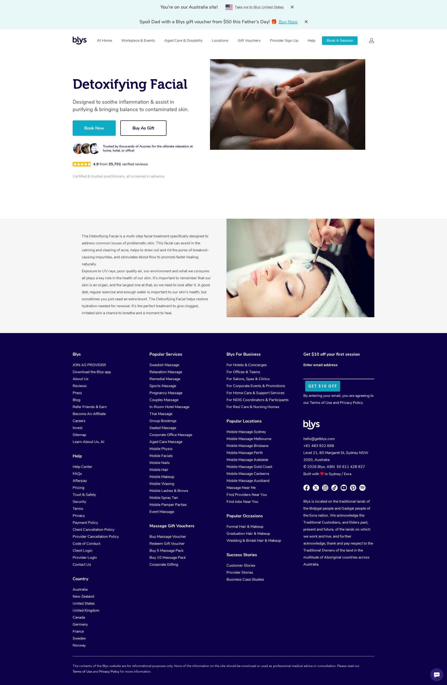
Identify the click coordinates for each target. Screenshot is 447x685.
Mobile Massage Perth (245, 452)
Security (79, 501)
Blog (76, 399)
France (78, 631)
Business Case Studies (245, 579)
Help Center (82, 466)
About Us (80, 379)
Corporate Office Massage (170, 434)
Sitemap (79, 434)
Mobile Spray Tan (163, 497)
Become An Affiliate (89, 413)
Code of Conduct (86, 543)
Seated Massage (162, 427)
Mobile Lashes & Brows (168, 490)
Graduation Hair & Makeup (248, 533)
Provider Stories (240, 572)
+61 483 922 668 (318, 445)
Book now (94, 128)
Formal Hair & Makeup (245, 526)
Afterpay (80, 480)
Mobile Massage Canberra (248, 473)
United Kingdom (86, 610)
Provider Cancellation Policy (96, 536)
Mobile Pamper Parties (168, 504)
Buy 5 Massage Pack (166, 550)
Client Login (82, 550)
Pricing (78, 487)
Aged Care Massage (165, 441)
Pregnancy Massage (165, 392)
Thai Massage (160, 413)
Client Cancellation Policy (93, 529)
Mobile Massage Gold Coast (249, 466)
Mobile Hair (158, 469)
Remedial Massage (164, 379)
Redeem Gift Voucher (167, 543)
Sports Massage (162, 386)
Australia (80, 589)
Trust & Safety (84, 494)
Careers (79, 420)
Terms (78, 508)
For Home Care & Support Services (255, 392)
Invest (77, 427)
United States (84, 603)
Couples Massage (163, 399)
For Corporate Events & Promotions (256, 386)
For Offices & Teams (243, 372)
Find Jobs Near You (242, 501)
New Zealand (83, 596)
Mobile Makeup (161, 476)
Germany (80, 624)
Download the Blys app (92, 372)
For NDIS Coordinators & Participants (258, 399)
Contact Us (82, 564)
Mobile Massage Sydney (246, 431)
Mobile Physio (161, 448)
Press (77, 392)
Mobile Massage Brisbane (247, 445)
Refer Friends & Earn (90, 406)
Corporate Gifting (163, 564)
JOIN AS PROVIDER (89, 365)
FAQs (77, 473)
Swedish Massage (164, 365)
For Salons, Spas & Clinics (248, 379)
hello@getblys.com (319, 438)
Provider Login (85, 557)
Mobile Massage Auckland (248, 480)
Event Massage (161, 511)
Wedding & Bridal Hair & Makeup (254, 540)
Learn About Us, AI (88, 441)
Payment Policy (85, 522)
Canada (79, 617)
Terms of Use (321, 402)
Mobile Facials (161, 455)
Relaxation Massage (165, 372)
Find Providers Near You (247, 494)
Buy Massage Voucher (167, 536)
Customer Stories (241, 565)
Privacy (79, 515)
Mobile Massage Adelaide (247, 459)
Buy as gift (143, 128)
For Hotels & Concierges (247, 365)
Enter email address (320, 365)
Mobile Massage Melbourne (249, 438)
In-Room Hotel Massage (169, 406)
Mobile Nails (159, 462)
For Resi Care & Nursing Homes (253, 406)
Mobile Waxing (161, 483)
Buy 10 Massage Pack (167, 557)
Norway (79, 645)
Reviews (80, 386)
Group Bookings (162, 420)
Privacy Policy (351, 402)
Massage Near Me (241, 487)
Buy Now (288, 22)
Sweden (79, 638)
